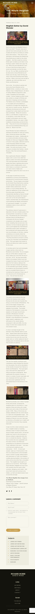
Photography (14, 559)
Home (8, 13)
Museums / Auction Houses (18, 551)
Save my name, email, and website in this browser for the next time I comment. (18, 512)
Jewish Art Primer (15, 541)
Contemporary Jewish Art (18, 548)
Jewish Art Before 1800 (17, 544)
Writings (13, 13)
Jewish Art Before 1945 (17, 546)
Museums (13, 562)
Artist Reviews (15, 553)
